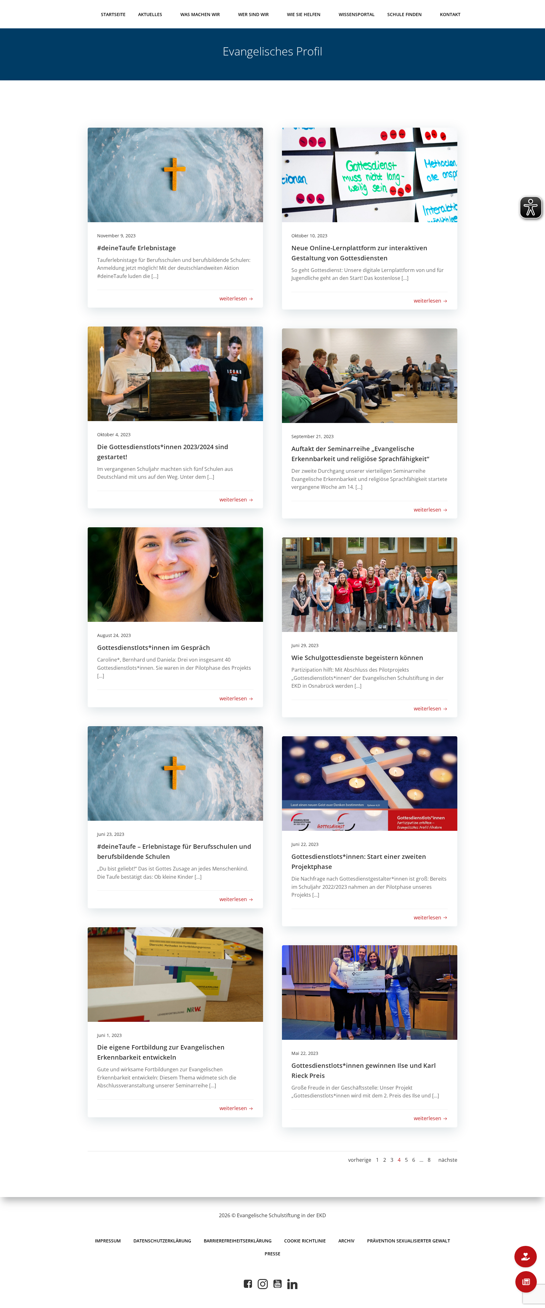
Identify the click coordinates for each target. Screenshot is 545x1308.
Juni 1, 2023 (109, 1035)
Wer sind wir (253, 14)
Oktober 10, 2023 (309, 236)
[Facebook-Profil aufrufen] (248, 1284)
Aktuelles (150, 14)
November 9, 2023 (116, 236)
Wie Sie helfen (303, 14)
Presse (272, 1254)
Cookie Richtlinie (305, 1241)
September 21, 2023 (312, 436)
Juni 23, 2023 (110, 834)
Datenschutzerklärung (162, 1241)
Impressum (108, 1241)
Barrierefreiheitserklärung (238, 1241)
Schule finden (404, 14)
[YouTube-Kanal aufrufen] (277, 1284)
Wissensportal (357, 14)
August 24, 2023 (114, 635)
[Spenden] (525, 1256)
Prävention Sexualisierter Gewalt (408, 1241)
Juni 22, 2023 (305, 844)
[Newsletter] (526, 1282)
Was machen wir (200, 14)
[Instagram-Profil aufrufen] (263, 1284)
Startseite (113, 14)
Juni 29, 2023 (305, 645)
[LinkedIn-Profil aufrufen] (292, 1284)
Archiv (346, 1241)
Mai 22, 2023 (304, 1053)
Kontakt (450, 14)
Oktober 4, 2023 (114, 434)
